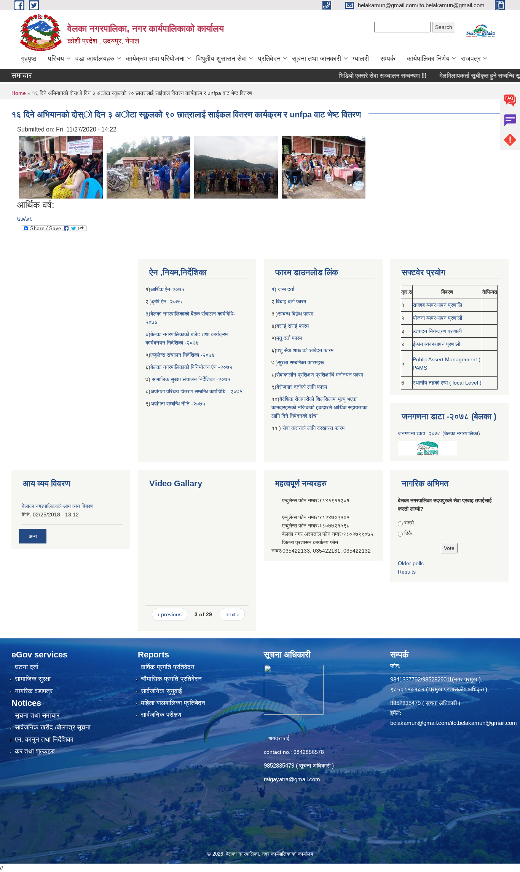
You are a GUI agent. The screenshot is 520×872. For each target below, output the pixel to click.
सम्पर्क (387, 59)
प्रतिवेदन (269, 59)
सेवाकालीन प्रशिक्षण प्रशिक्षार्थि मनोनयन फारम (319, 375)
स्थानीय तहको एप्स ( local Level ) (447, 383)
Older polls (411, 563)
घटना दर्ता (26, 667)
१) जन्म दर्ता (282, 289)
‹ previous (170, 614)
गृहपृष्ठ (29, 59)
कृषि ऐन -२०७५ (167, 301)
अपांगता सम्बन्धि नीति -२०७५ (177, 404)
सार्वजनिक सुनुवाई (161, 691)
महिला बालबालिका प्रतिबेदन (173, 703)
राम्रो (409, 522)
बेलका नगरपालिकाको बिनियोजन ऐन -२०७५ (191, 367)
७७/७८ (24, 219)
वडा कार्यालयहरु (94, 59)
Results (407, 572)
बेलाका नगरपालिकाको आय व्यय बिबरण (58, 506)
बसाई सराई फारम (293, 326)
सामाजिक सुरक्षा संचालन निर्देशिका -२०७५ (191, 379)
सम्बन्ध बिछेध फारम (295, 314)
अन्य (33, 536)
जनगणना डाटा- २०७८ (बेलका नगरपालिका (438, 433)
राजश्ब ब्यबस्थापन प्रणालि (437, 305)
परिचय (56, 59)
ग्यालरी (361, 59)
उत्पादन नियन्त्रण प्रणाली (437, 331)
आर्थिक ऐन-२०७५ (168, 289)
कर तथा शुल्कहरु (35, 751)
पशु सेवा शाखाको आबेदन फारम (304, 350)
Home (18, 93)
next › (232, 614)
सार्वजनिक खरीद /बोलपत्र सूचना (53, 727)
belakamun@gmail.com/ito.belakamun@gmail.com (453, 723)
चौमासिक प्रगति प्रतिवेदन (171, 679)
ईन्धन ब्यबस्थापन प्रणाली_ (438, 344)
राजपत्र (471, 59)
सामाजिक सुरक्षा (33, 679)
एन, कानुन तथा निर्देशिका (44, 739)
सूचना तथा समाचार (37, 715)
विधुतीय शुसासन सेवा (221, 59)
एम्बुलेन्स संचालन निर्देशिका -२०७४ (182, 355)
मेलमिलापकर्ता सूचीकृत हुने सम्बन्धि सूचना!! (467, 75)
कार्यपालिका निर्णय (428, 59)
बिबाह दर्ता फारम (290, 301)
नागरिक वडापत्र (34, 691)
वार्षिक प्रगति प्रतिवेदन (168, 667)
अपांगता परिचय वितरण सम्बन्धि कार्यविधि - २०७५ (196, 391)
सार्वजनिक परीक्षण (161, 714)
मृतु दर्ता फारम (289, 338)
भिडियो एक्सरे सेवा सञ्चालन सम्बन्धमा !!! (364, 75)
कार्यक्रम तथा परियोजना (155, 59)
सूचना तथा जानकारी (316, 59)
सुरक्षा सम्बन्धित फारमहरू (301, 362)
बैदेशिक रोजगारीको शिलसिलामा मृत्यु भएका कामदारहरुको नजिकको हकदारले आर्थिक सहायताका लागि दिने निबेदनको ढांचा (319, 407)
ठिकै (408, 533)
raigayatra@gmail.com (292, 779)
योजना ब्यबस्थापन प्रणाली (437, 318)
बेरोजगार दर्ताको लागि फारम (301, 387)
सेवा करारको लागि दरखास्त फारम (313, 428)
